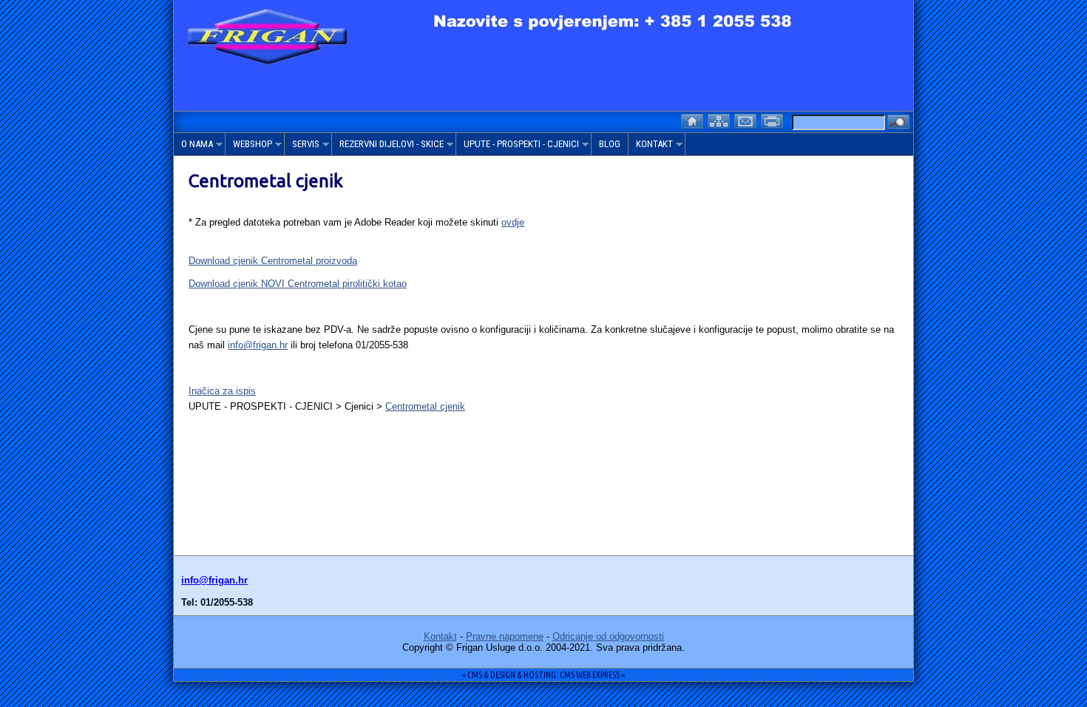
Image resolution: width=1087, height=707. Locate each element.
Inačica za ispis (222, 390)
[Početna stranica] (693, 120)
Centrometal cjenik (425, 406)
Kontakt (440, 636)
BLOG (609, 143)
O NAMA (193, 146)
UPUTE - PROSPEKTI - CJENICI (517, 146)
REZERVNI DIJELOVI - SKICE (388, 146)
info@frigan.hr (258, 345)
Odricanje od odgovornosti (608, 636)
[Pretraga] (898, 123)
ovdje (512, 222)
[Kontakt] (747, 120)
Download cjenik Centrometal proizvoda (273, 260)
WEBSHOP (249, 146)
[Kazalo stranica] (720, 120)
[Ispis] (773, 120)
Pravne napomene (505, 636)
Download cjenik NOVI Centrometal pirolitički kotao (298, 283)
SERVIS (302, 146)
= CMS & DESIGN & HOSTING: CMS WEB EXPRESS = (543, 675)
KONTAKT (651, 146)
